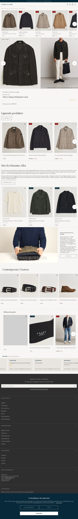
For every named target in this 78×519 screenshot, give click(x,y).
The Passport (4, 405)
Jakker (7, 39)
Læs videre (59, 502)
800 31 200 (8, 479)
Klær (3, 39)
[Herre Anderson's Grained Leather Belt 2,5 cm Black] (9, 286)
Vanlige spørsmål (5, 435)
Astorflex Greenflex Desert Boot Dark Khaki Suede (68, 300)
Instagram (3, 455)
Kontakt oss (4, 433)
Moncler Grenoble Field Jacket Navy (37, 155)
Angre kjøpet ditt (5, 438)
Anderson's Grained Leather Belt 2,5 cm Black (9, 300)
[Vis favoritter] (70, 4)
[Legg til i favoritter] (24, 124)
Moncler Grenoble (23, 32)
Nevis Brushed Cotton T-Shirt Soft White (12, 221)
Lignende (12, 113)
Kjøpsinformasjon (5, 430)
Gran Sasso (38, 32)
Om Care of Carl (5, 408)
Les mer (67, 256)
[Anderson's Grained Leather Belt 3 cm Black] (29, 298)
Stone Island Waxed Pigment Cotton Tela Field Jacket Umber (14, 155)
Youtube (3, 460)
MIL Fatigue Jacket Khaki (56, 33)
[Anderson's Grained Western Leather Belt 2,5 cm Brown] (48, 298)
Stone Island (5, 32)
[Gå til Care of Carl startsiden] (7, 4)
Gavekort (3, 444)
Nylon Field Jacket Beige (40, 33)
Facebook (3, 458)
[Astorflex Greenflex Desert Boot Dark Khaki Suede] (68, 298)
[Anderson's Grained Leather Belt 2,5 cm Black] (9, 298)
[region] (39, 364)
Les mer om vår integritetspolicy (39, 389)
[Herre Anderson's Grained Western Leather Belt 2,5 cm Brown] (48, 286)
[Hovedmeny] (75, 4)
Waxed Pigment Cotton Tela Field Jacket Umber (9, 33)
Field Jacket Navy (22, 33)
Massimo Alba (6, 94)
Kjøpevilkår (3, 411)
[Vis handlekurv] (72, 4)
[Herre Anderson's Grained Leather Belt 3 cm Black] (29, 286)
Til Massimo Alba (7, 182)
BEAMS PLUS (55, 32)
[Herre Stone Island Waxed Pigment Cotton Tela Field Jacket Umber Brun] (10, 20)
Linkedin (3, 463)
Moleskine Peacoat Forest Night (36, 221)
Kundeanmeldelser (5, 441)
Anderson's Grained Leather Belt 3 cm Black (28, 300)
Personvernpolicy (5, 416)
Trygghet (3, 403)
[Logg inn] (67, 4)
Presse (2, 413)
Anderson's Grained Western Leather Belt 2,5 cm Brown (49, 300)
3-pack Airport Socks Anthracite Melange (40, 347)
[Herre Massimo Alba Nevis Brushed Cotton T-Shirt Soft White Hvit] (14, 202)
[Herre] (15, 330)
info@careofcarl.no (9, 477)
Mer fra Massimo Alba (13, 165)
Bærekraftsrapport (5, 419)
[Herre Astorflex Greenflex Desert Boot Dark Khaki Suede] (68, 286)
